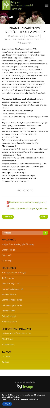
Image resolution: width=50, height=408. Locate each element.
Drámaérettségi (9, 316)
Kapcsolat (6, 255)
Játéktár (5, 362)
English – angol (8, 250)
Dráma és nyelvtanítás (12, 305)
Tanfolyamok (8, 278)
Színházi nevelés (9, 294)
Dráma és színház (35, 39)
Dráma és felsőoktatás (12, 300)
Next (43, 217)
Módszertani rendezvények (14, 272)
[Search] (45, 233)
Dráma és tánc (8, 311)
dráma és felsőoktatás (16, 39)
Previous (8, 217)
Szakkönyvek (8, 344)
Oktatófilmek (7, 339)
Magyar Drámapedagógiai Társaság (18, 244)
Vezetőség (7, 260)
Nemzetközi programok (12, 289)
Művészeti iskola (9, 321)
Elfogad (7, 404)
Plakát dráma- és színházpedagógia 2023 (27, 202)
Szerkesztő (34, 36)
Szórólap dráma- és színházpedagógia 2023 (27, 208)
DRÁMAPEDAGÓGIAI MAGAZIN (16, 334)
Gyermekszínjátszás (11, 283)
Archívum (6, 356)
